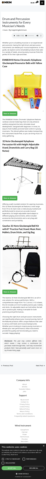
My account (24, 400)
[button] (23, 473)
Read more (14, 455)
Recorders (24, 441)
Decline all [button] (33, 468)
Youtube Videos (24, 389)
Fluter (24, 434)
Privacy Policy (25, 404)
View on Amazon (9, 113)
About (24, 384)
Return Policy (24, 411)
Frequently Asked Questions (24, 416)
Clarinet (24, 432)
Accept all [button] (12, 468)
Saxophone (24, 430)
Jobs (24, 391)
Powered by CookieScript (23, 476)
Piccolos (25, 439)
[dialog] (23, 461)
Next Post (40, 365)
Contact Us (25, 402)
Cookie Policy (24, 407)
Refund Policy (25, 409)
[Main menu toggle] (42, 2)
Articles (24, 387)
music (5, 30)
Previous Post (7, 365)
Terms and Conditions (25, 414)
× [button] (43, 446)
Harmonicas (24, 437)
